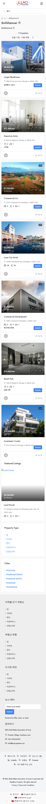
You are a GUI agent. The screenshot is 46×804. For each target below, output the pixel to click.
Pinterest (35, 760)
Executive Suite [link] (11, 136)
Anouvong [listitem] (10, 570)
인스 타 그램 (37, 756)
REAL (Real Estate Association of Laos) (18, 779)
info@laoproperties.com (16, 743)
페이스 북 (11, 756)
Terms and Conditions (26, 785)
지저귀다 (23, 756)
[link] (23, 57)
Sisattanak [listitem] (10, 583)
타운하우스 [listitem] (11, 547)
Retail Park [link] (8, 378)
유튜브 (24, 760)
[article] (23, 495)
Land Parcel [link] (9, 505)
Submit (10, 712)
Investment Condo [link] (12, 441)
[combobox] (27, 37)
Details (38, 85)
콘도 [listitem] (8, 543)
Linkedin (14, 760)
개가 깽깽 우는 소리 (24, 764)
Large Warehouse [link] (12, 77)
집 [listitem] (7, 535)
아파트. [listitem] (9, 539)
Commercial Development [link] (15, 316)
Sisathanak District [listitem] (14, 574)
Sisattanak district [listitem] (14, 578)
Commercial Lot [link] (11, 198)
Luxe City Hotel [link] (11, 257)
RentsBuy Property (16, 782)
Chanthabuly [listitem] (11, 587)
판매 (40, 44)
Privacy (14, 785)
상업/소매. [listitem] (10, 551)
